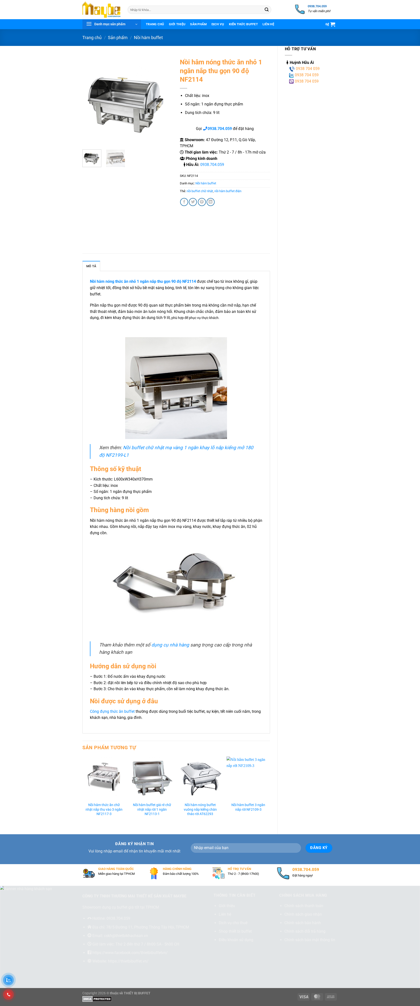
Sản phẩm (198, 24)
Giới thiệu (177, 24)
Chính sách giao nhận (303, 914)
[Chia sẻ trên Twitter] (193, 202)
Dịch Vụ (217, 24)
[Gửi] (266, 10)
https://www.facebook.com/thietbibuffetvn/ (130, 952)
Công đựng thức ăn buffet (112, 711)
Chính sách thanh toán (303, 905)
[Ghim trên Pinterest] (202, 202)
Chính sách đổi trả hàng (304, 931)
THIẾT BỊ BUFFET (137, 993)
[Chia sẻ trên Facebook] (184, 202)
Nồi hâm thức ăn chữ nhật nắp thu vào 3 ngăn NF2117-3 (104, 809)
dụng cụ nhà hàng (170, 645)
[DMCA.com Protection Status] (97, 999)
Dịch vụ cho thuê (233, 922)
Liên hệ (268, 24)
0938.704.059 (212, 164)
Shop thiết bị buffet (235, 931)
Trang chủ (155, 24)
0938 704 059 (307, 68)
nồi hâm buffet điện (227, 191)
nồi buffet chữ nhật (200, 191)
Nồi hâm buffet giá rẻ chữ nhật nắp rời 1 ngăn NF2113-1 (152, 809)
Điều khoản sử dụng (236, 939)
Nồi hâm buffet (148, 37)
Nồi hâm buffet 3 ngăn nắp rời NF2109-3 (248, 807)
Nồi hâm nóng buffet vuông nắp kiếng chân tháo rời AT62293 (200, 809)
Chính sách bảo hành (302, 922)
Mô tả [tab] (91, 266)
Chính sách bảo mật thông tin (309, 939)
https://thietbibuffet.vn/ (128, 961)
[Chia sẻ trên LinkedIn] (211, 202)
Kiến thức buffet (243, 24)
